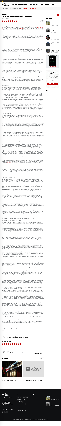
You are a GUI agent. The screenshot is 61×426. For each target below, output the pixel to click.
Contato (52, 4)
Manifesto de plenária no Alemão (9, 352)
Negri (56, 99)
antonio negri (48, 93)
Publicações (46, 4)
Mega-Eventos (48, 99)
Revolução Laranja (37, 58)
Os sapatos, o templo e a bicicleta (55, 23)
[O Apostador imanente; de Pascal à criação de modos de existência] (48, 44)
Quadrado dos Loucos (22, 4)
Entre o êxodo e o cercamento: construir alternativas (32, 380)
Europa (56, 93)
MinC (53, 99)
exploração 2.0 (48, 95)
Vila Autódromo (49, 104)
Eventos (41, 4)
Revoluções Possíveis (20, 408)
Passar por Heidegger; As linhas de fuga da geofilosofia (55, 51)
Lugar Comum (36, 4)
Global (54, 95)
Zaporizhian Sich (9, 162)
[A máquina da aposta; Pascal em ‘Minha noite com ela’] (48, 30)
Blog (16, 4)
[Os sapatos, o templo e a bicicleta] (48, 23)
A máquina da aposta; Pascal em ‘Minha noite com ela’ (55, 31)
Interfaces (30, 4)
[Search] (57, 4)
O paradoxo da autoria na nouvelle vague (9, 380)
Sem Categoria (11, 378)
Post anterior (6, 351)
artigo (42, 259)
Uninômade (19, 410)
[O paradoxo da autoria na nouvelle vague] (48, 37)
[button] (41, 358)
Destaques (53, 28)
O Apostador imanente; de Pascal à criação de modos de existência (55, 45)
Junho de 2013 (48, 97)
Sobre (13, 4)
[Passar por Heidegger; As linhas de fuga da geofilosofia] (48, 51)
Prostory (21, 28)
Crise (53, 93)
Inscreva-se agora (53, 83)
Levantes (53, 97)
